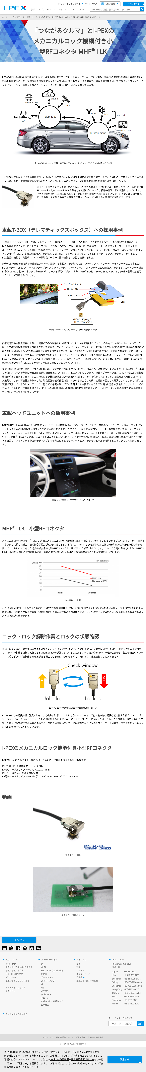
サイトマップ (91, 3)
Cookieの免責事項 (59, 1059)
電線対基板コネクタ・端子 (18, 980)
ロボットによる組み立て (52, 1001)
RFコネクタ (11, 963)
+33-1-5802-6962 (131, 1003)
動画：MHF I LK (73, 854)
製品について (12, 959)
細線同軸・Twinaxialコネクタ (19, 967)
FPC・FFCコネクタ (14, 973)
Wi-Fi (43, 967)
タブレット (46, 994)
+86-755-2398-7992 (133, 985)
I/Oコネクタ (11, 977)
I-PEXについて (78, 9)
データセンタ (47, 977)
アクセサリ (11, 990)
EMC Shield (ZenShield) (52, 970)
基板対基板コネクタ (15, 970)
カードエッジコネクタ (16, 987)
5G (42, 963)
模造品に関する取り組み (17, 1013)
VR (42, 984)
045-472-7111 (130, 971)
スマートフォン (48, 980)
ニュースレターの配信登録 (120, 1017)
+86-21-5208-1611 (132, 978)
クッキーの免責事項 (95, 1037)
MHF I (140, 540)
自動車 (44, 973)
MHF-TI (6, 773)
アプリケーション (47, 9)
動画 (78, 967)
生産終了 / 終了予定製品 (87, 980)
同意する (124, 1059)
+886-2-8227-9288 (132, 992)
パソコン (45, 990)
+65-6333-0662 (131, 999)
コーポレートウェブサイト (69, 3)
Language (110, 3)
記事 (28, 17)
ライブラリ (63, 9)
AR (42, 987)
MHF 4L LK (8, 766)
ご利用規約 (80, 1037)
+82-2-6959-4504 (131, 996)
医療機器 (45, 1004)
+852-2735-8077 (131, 989)
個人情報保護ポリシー (64, 1037)
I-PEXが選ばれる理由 (121, 963)
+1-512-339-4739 (131, 975)
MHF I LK (42, 187)
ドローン (45, 997)
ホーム (4, 17)
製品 (33, 9)
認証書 (79, 977)
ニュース (80, 970)
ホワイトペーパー (84, 973)
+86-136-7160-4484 (133, 982)
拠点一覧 (116, 967)
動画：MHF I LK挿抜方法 (73, 914)
